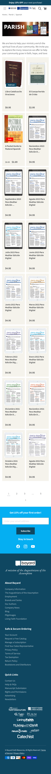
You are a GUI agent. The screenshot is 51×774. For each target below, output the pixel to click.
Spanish (19, 14)
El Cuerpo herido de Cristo (37, 93)
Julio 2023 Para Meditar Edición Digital (12, 255)
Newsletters (10, 699)
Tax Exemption (12, 657)
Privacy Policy (11, 649)
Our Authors (10, 603)
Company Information (15, 589)
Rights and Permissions (15, 691)
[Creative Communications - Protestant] (19, 715)
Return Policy (11, 660)
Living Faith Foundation (16, 618)
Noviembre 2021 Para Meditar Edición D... (36, 411)
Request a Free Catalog (15, 638)
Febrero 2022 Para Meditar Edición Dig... (11, 359)
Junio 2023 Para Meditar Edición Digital (36, 255)
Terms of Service (12, 653)
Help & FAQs (10, 684)
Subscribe (25, 531)
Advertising (10, 695)
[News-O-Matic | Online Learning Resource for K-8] (19, 731)
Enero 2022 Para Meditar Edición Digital (36, 359)
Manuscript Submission (15, 688)
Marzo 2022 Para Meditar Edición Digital (36, 307)
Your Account (11, 634)
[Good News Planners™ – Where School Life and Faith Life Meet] (34, 731)
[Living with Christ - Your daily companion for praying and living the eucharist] (25, 726)
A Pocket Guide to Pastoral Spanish (13, 147)
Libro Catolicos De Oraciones (13, 93)
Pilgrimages (10, 615)
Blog (7, 611)
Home (4, 14)
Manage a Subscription (15, 642)
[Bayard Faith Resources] (17, 709)
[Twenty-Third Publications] (35, 709)
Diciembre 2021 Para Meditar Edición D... (12, 411)
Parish (11, 14)
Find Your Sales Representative (19, 646)
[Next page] (25, 500)
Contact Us (10, 680)
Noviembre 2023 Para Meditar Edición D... (36, 149)
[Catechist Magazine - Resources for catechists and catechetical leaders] (25, 737)
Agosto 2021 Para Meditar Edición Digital (37, 464)
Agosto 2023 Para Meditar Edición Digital (37, 202)
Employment (11, 596)
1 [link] (8, 493)
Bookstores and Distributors (18, 664)
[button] (4, 8)
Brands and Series (13, 600)
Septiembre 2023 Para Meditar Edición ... (13, 202)
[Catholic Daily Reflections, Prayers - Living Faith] (25, 720)
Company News (12, 607)
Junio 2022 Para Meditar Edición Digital (12, 307)
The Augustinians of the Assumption (21, 592)
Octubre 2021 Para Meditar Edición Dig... (11, 464)
